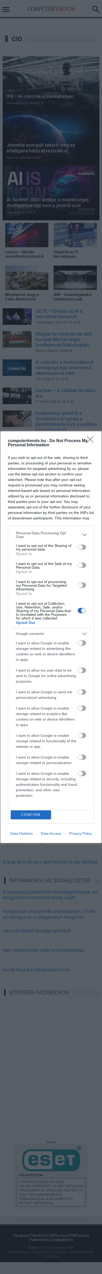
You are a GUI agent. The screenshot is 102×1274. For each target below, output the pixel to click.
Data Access (51, 833)
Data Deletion (21, 833)
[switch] (82, 547)
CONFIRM (31, 815)
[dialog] (51, 637)
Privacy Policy (80, 833)
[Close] (92, 441)
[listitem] (51, 535)
